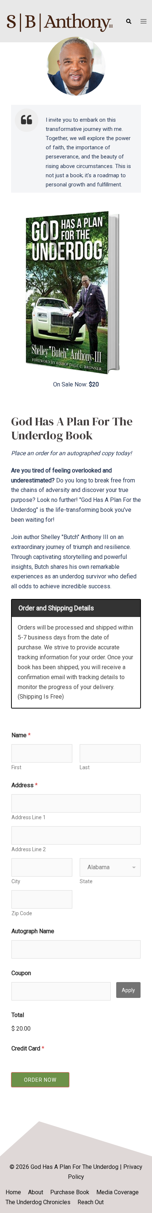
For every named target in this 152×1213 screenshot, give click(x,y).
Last (85, 767)
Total (17, 1015)
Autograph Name (32, 931)
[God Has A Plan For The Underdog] (60, 20)
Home (13, 1192)
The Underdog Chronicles (38, 1202)
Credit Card (27, 1048)
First (16, 767)
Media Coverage (117, 1192)
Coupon (21, 973)
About (35, 1192)
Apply (128, 990)
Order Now (40, 1080)
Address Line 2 (28, 849)
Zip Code (21, 913)
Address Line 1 (28, 817)
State (86, 881)
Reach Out (90, 1202)
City (15, 881)
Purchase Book (69, 1192)
